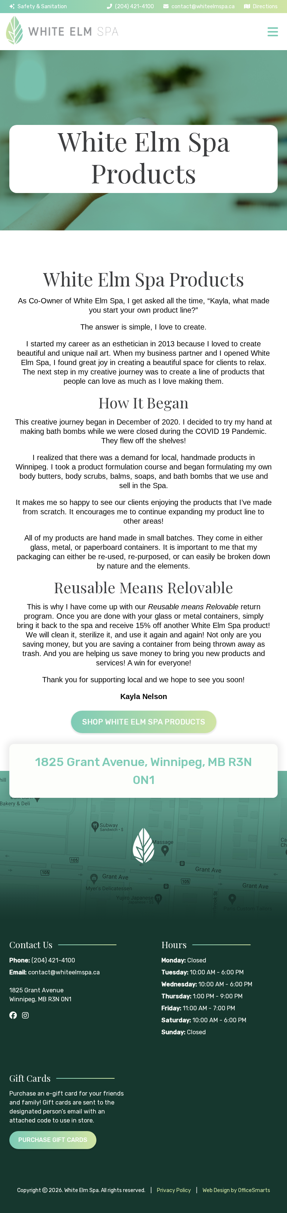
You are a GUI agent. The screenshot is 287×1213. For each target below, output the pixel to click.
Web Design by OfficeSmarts (236, 1190)
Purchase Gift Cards (52, 1139)
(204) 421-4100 (134, 6)
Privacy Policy (174, 1190)
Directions (265, 6)
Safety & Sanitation (42, 6)
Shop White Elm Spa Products (143, 721)
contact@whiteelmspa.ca (203, 6)
